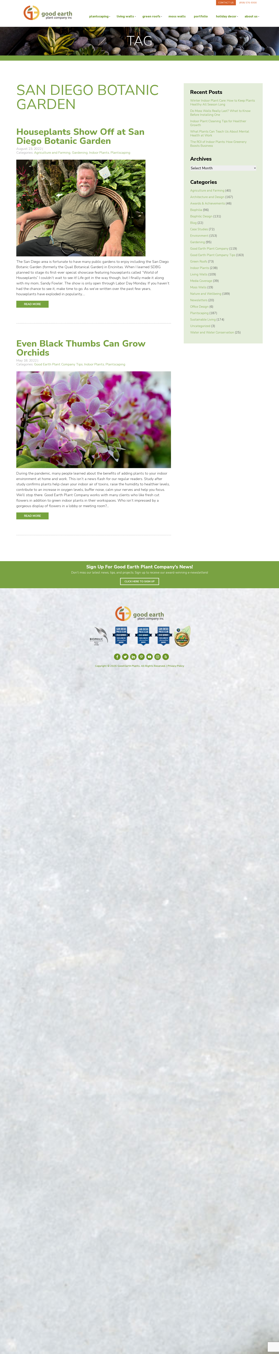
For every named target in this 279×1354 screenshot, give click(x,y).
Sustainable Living (203, 319)
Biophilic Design (201, 216)
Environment (199, 236)
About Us (251, 16)
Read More (32, 304)
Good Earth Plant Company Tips (58, 364)
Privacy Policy (176, 666)
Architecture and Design (207, 197)
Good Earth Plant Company (209, 249)
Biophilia (196, 210)
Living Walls (125, 16)
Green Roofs (151, 16)
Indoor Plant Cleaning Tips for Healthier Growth (218, 123)
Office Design (199, 307)
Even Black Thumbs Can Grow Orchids (80, 348)
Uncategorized (200, 326)
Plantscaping (98, 16)
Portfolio (201, 16)
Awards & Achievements (207, 203)
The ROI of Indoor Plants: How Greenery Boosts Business (218, 144)
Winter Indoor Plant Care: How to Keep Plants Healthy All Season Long (222, 103)
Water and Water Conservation (212, 332)
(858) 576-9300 (248, 2)
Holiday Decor (226, 16)
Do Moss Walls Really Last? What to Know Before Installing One (220, 113)
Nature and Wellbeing (205, 294)
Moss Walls (177, 16)
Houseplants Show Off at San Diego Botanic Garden (80, 136)
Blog (193, 223)
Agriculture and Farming (52, 152)
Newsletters (198, 300)
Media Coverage (201, 281)
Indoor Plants (99, 152)
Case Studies (199, 229)
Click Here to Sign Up (139, 581)
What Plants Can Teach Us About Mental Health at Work (219, 133)
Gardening (80, 152)
